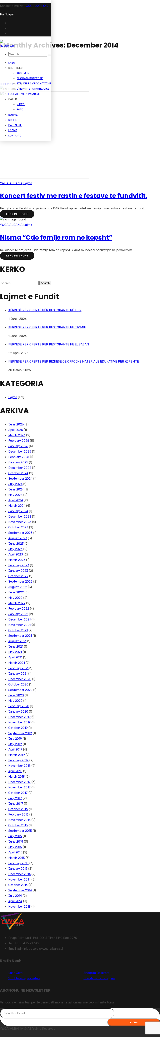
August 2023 (17, 538)
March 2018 (16, 776)
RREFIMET (14, 119)
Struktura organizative (34, 83)
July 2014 (15, 896)
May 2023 (15, 549)
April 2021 (15, 657)
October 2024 (18, 473)
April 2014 (15, 901)
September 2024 (20, 478)
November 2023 (19, 522)
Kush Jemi (23, 73)
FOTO (20, 109)
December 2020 (19, 679)
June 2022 (16, 592)
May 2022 (15, 598)
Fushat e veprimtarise (24, 93)
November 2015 (19, 820)
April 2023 (15, 554)
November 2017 (19, 787)
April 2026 (15, 430)
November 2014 (19, 879)
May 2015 (15, 847)
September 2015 (20, 831)
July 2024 (15, 484)
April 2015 (15, 852)
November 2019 (19, 722)
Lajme (12, 130)
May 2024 (15, 495)
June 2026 (16, 424)
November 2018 (19, 766)
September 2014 (20, 890)
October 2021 (18, 630)
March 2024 (16, 506)
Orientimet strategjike (33, 88)
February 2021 (18, 668)
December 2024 (19, 468)
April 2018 (15, 771)
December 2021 (19, 619)
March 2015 (16, 858)
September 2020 (20, 690)
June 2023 (16, 543)
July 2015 (15, 836)
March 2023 (16, 560)
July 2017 (15, 798)
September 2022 (20, 581)
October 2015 (18, 825)
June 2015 (15, 841)
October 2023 (18, 527)
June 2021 (15, 646)
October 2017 (18, 793)
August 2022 (17, 587)
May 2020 (15, 701)
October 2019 (18, 728)
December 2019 (19, 717)
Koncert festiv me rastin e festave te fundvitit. (73, 195)
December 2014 (19, 874)
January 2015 (18, 869)
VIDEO (21, 104)
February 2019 (18, 760)
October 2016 (18, 809)
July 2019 (15, 739)
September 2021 (20, 636)
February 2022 (18, 608)
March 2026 (16, 435)
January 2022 (18, 614)
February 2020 (18, 706)
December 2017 (19, 782)
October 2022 (18, 576)
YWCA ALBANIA (11, 183)
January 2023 (18, 571)
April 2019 (15, 749)
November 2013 (19, 906)
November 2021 (19, 625)
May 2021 (15, 652)
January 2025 (18, 462)
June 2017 (15, 804)
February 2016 (18, 814)
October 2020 (18, 684)
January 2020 (18, 711)
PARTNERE (15, 125)
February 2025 (18, 457)
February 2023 (18, 565)
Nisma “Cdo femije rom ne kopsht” (56, 237)
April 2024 (15, 500)
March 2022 (16, 603)
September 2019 (20, 733)
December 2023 (19, 516)
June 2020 (16, 695)
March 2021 (16, 663)
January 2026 (18, 446)
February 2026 (18, 441)
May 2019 (15, 744)
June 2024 (16, 489)
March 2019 (16, 755)
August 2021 (17, 641)
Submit (133, 1022)
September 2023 (20, 533)
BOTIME (13, 114)
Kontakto (14, 135)
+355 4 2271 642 (36, 6)
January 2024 (18, 511)
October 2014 (18, 885)
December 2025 (19, 451)
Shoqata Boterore (30, 78)
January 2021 (18, 673)
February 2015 (18, 863)
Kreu (11, 62)
